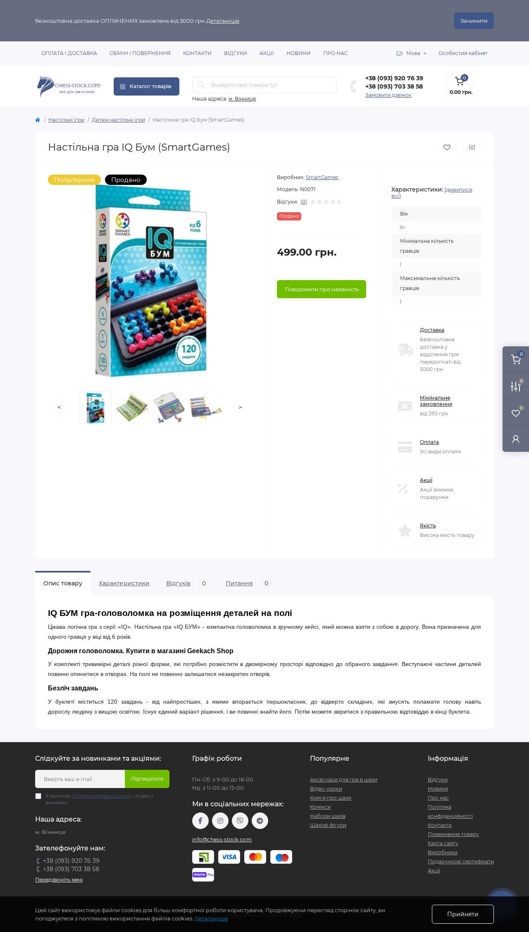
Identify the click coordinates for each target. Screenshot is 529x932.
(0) (303, 202)
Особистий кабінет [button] (463, 53)
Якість (428, 525)
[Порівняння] (472, 147)
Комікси (320, 807)
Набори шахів (328, 816)
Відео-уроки (326, 789)
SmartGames (322, 177)
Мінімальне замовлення (436, 401)
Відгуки (235, 53)
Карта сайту (443, 843)
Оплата (429, 442)
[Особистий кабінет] (516, 439)
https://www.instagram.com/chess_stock (220, 820)
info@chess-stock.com (222, 839)
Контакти (197, 53)
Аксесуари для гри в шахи (343, 779)
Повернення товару (453, 834)
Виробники (443, 852)
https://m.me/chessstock (200, 820)
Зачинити (474, 20)
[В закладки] (447, 147)
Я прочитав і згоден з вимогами (99, 799)
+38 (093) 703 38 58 (394, 86)
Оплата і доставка (69, 53)
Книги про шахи (330, 798)
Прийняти (463, 914)
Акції (267, 53)
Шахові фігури (328, 825)
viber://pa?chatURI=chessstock (240, 820)
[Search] (201, 85)
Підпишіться (147, 779)
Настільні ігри (66, 120)
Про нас (335, 53)
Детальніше (222, 20)
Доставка (432, 330)
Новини (298, 53)
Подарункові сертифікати (461, 861)
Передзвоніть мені (59, 880)
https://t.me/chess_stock (260, 820)
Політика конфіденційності (101, 796)
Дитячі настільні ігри (118, 120)
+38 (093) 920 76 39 (394, 78)
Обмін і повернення (140, 53)
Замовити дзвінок (388, 95)
